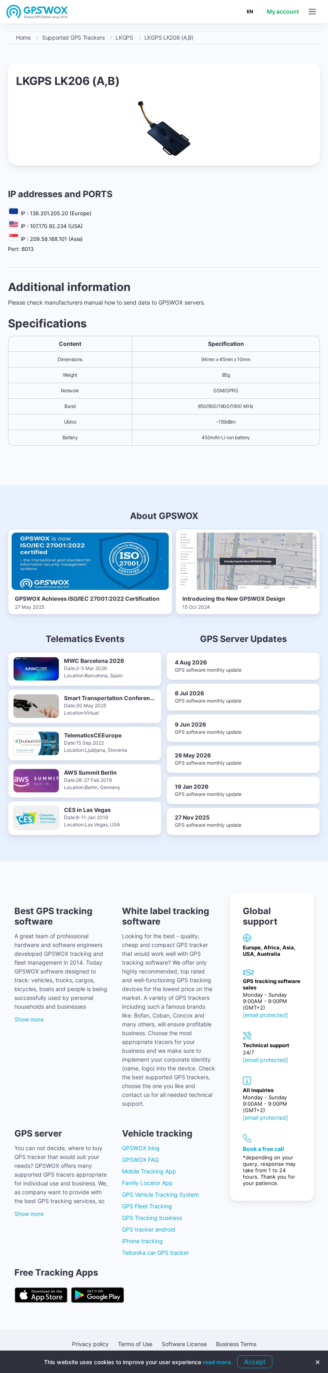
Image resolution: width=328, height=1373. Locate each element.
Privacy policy (90, 1344)
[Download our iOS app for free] (41, 1295)
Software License (184, 1344)
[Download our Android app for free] (97, 1295)
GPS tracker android (148, 1229)
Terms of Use (135, 1344)
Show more (29, 1019)
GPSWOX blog (141, 1148)
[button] (312, 11)
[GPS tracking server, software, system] (37, 11)
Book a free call (263, 1148)
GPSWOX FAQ (140, 1159)
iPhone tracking (142, 1241)
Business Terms (236, 1344)
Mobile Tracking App (149, 1171)
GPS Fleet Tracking (147, 1206)
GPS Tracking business (152, 1217)
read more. (217, 1362)
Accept (255, 1362)
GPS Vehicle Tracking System (160, 1194)
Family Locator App (147, 1182)
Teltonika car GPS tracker (155, 1252)
